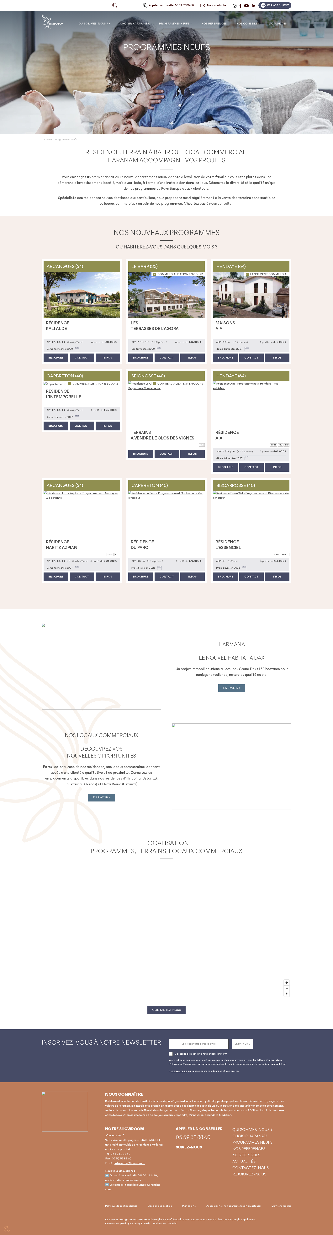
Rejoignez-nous (249, 1174)
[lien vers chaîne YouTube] (246, 5)
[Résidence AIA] (251, 404)
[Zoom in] (286, 982)
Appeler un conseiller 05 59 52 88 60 (171, 5)
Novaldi (172, 1223)
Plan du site (189, 1205)
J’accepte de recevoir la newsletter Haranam (201, 1053)
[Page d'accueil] (65, 1111)
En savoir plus (179, 1071)
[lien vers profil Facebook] (240, 5)
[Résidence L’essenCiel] (251, 514)
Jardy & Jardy (142, 1223)
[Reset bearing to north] (286, 994)
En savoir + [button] (231, 688)
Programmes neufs (174, 23)
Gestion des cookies (160, 1205)
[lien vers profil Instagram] (234, 5)
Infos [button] (107, 357)
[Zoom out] (286, 988)
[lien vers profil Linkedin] (253, 5)
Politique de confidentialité (121, 1205)
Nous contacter (217, 5)
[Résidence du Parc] (166, 514)
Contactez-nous (250, 1167)
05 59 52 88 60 (120, 1154)
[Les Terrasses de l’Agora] (166, 295)
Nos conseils (246, 23)
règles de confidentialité (169, 1219)
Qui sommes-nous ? (93, 23)
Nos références (214, 23)
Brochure (55, 357)
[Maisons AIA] (251, 295)
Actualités (278, 23)
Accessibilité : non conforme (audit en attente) (233, 1205)
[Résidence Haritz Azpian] (82, 514)
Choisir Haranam (133, 23)
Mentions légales (281, 1205)
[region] (166, 931)
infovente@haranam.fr (129, 1163)
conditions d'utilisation (213, 1219)
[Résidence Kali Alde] (82, 295)
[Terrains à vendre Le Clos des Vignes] (166, 404)
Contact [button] (82, 357)
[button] (274, 5)
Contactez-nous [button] (166, 1010)
